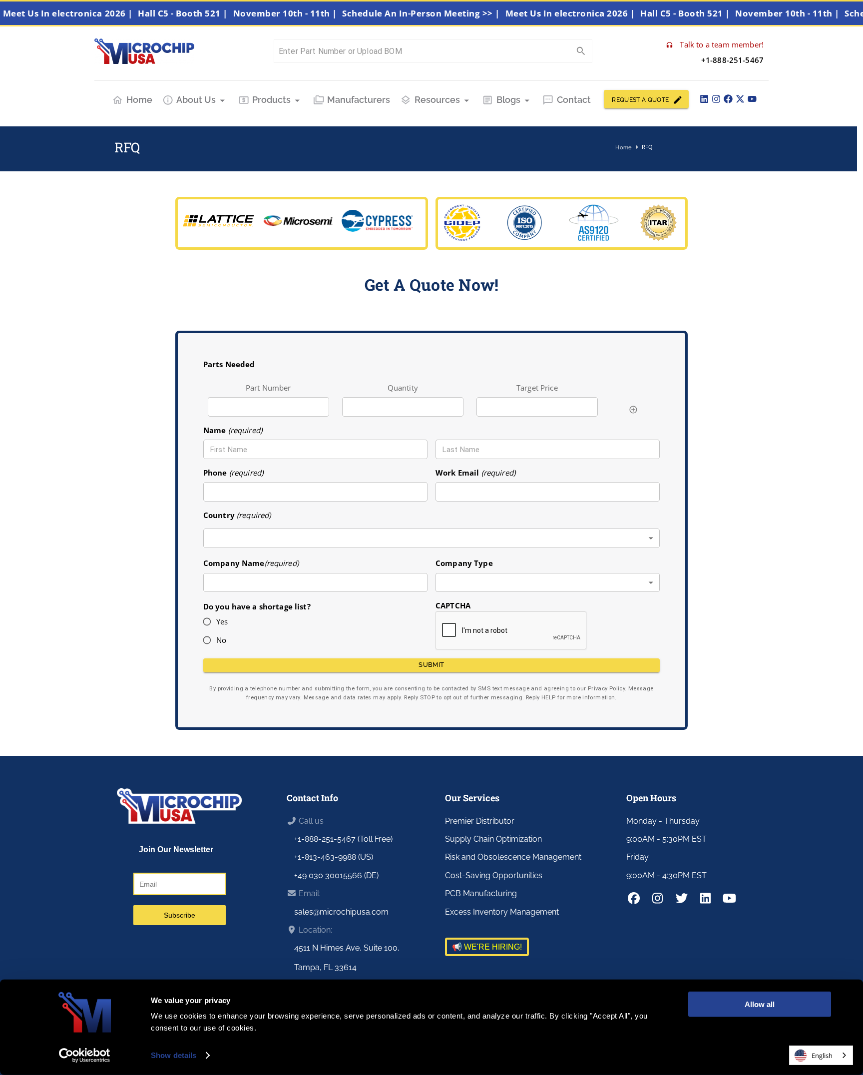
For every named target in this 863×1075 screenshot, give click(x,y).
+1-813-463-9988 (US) (333, 857)
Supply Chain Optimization (493, 839)
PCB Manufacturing (481, 893)
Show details (173, 1055)
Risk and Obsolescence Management (513, 857)
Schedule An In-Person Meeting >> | (441, 13)
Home (139, 99)
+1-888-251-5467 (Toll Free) (343, 839)
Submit (431, 664)
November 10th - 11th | (305, 13)
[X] (740, 98)
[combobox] (431, 538)
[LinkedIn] (704, 98)
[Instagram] (716, 98)
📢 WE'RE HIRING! (487, 947)
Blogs (508, 99)
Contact (574, 99)
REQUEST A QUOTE (640, 99)
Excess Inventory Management (502, 912)
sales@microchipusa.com (341, 912)
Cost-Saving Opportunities (493, 875)
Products (271, 99)
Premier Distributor (479, 821)
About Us (196, 99)
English (822, 1055)
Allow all (760, 1004)
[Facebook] (728, 98)
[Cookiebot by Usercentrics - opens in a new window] (84, 1055)
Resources (437, 99)
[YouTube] (752, 98)
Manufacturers (358, 99)
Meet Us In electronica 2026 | (88, 13)
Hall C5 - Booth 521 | (203, 13)
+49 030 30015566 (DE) (336, 875)
